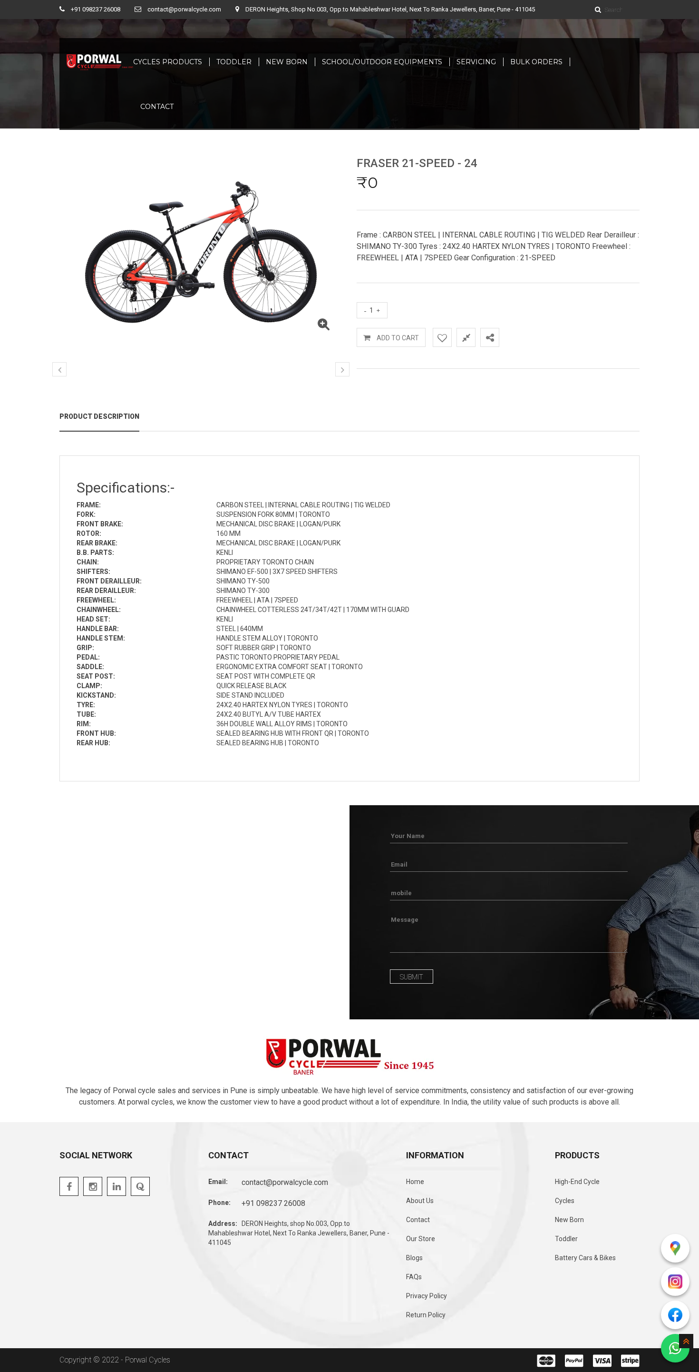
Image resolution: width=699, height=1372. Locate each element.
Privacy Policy (426, 1296)
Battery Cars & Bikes (585, 1258)
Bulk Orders (536, 62)
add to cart (397, 338)
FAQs (414, 1277)
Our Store (420, 1239)
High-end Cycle (577, 1181)
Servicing (476, 62)
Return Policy (426, 1315)
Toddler (234, 62)
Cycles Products (167, 62)
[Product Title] (323, 326)
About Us (420, 1200)
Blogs (414, 1258)
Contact (418, 1220)
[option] (200, 251)
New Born (287, 62)
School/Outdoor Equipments (382, 62)
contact (157, 106)
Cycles (564, 1200)
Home (415, 1181)
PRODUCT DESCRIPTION (99, 416)
